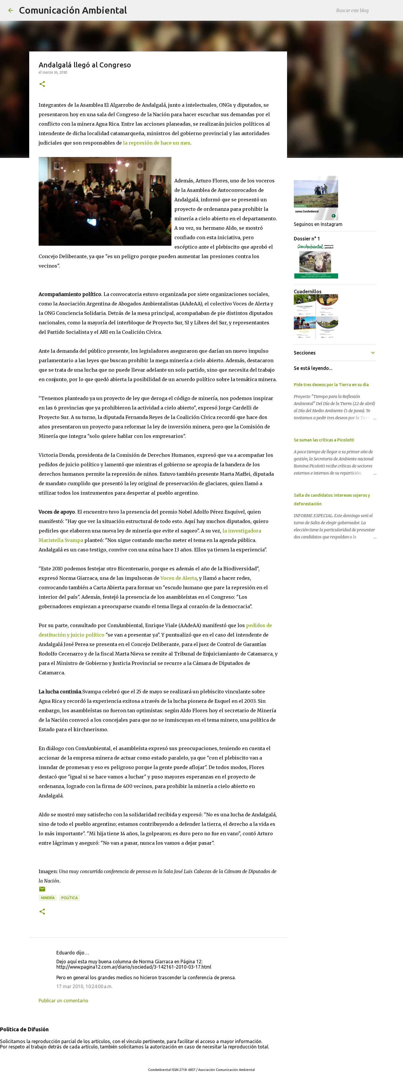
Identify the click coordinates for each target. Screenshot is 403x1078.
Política (69, 898)
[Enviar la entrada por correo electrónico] (42, 891)
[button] (42, 84)
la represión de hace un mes (156, 143)
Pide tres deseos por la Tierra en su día (331, 384)
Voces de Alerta (178, 578)
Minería (48, 898)
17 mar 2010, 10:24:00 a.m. (84, 986)
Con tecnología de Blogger (205, 1057)
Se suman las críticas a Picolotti (324, 440)
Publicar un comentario (63, 1000)
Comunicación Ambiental (73, 10)
